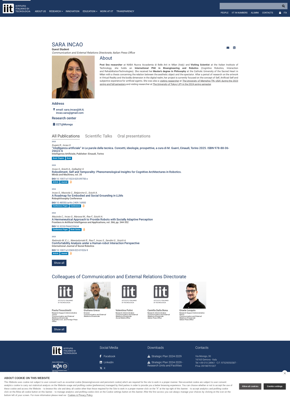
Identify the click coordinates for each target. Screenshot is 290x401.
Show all (59, 262)
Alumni (255, 12)
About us (40, 11)
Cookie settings (274, 386)
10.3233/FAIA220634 (65, 226)
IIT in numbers (240, 12)
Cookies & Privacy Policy (80, 395)
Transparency (125, 11)
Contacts (267, 12)
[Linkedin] (234, 47)
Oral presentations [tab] (133, 136)
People (224, 12)
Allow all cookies (250, 386)
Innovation (72, 11)
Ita (285, 12)
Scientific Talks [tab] (98, 136)
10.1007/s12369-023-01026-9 (70, 250)
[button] (55, 8)
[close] (284, 373)
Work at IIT (106, 11)
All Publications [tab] (66, 136)
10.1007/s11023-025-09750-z (70, 178)
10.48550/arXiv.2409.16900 (69, 202)
